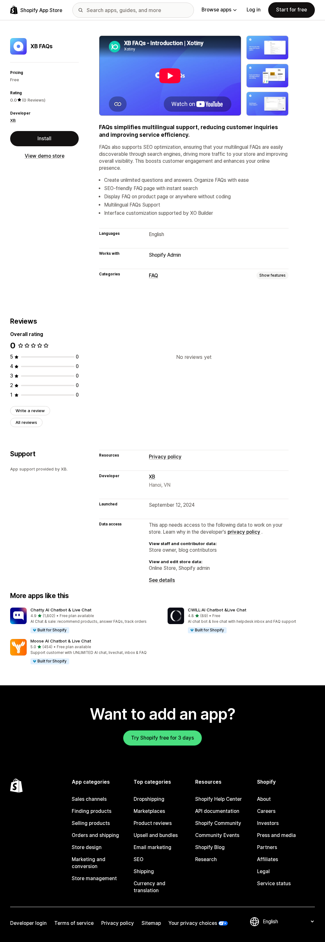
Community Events (217, 835)
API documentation (217, 811)
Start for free (291, 10)
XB (13, 120)
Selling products (91, 823)
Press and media (276, 835)
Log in (254, 10)
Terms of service (74, 923)
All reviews (26, 422)
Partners (267, 847)
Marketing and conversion (88, 862)
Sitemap (151, 923)
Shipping (144, 871)
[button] (83, 621)
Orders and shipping (95, 835)
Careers (266, 811)
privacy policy (244, 532)
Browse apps (216, 10)
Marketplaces (149, 811)
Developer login (28, 923)
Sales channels (89, 799)
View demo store (44, 156)
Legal (263, 871)
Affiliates (267, 859)
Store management (94, 878)
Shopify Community (218, 823)
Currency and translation (149, 886)
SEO (138, 859)
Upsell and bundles (156, 835)
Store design (87, 847)
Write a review (30, 410)
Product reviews (153, 823)
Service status (274, 883)
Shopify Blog (210, 847)
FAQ (153, 276)
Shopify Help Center (218, 799)
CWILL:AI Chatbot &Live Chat (217, 609)
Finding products (91, 811)
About (264, 799)
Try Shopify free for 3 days (162, 738)
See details (162, 580)
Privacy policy (165, 457)
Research (206, 859)
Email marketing (152, 847)
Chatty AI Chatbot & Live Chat (60, 609)
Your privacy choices (193, 923)
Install (44, 138)
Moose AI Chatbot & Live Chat (60, 640)
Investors (268, 823)
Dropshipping (149, 799)
